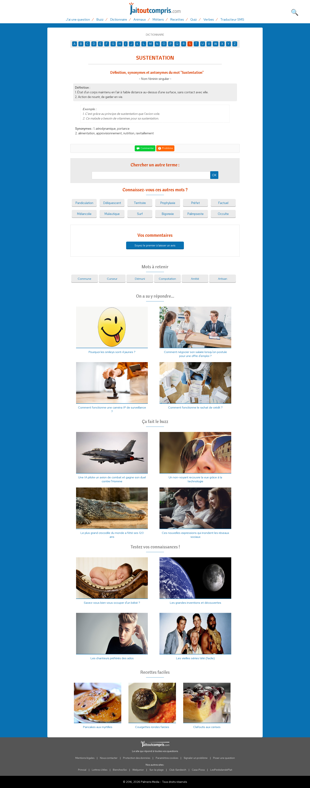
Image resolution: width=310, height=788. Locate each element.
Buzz (100, 19)
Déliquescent (112, 203)
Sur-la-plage (156, 769)
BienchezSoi (120, 769)
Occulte (223, 214)
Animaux (139, 19)
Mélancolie (84, 214)
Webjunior (138, 769)
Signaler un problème (196, 758)
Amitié (195, 279)
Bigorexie (168, 214)
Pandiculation (84, 203)
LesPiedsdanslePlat (221, 769)
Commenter (147, 148)
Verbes (208, 19)
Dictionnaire (118, 19)
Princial (82, 769)
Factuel (223, 203)
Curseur (112, 279)
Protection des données (136, 758)
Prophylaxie (167, 203)
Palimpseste (195, 214)
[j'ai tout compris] (155, 9)
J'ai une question (78, 19)
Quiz (193, 19)
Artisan (222, 279)
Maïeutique (112, 214)
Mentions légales (84, 758)
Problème (167, 148)
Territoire (140, 203)
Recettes (177, 19)
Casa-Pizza (198, 769)
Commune (84, 279)
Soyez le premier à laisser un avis (155, 245)
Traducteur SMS (232, 19)
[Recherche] (294, 11)
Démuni (140, 279)
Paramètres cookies (167, 758)
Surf (140, 214)
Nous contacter (109, 758)
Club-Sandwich (177, 769)
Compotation (167, 279)
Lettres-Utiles (99, 769)
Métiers (158, 19)
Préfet (195, 203)
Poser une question (224, 758)
